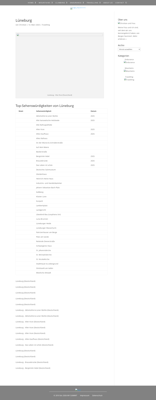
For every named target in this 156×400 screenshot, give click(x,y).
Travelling (92, 3)
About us (108, 3)
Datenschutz (97, 395)
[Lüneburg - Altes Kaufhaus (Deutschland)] (57, 336)
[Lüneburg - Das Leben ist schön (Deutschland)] (57, 342)
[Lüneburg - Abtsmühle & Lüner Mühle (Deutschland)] (57, 307)
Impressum (84, 395)
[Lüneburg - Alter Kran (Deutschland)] (57, 318)
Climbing (60, 3)
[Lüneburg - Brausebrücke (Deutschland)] (57, 359)
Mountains (44, 3)
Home (31, 3)
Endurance (76, 3)
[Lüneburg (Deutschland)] (57, 278)
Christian (22, 25)
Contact (119, 3)
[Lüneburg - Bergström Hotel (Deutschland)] (57, 365)
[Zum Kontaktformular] (78, 390)
